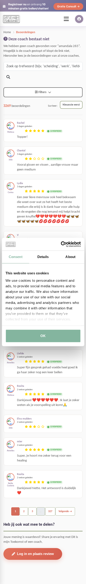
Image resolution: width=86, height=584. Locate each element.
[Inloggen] (79, 19)
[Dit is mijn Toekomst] (11, 19)
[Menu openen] (66, 19)
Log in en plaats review (35, 554)
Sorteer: (53, 105)
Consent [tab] (15, 257)
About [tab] (70, 257)
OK (43, 336)
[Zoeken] (8, 77)
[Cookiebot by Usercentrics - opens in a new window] (61, 244)
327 (50, 511)
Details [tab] (43, 257)
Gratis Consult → (68, 6)
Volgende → (65, 511)
